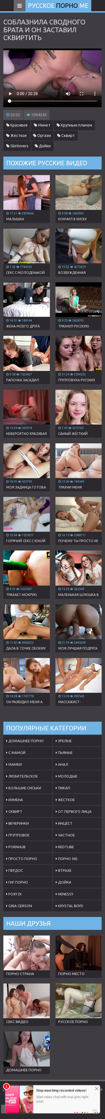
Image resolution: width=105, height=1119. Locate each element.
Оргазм (43, 135)
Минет (43, 125)
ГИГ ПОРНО (18, 882)
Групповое (18, 835)
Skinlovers (19, 146)
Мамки (15, 764)
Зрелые (64, 741)
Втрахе (64, 870)
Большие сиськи (24, 788)
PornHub (16, 847)
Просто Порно (22, 859)
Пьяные (65, 753)
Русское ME (58, 5)
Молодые (67, 776)
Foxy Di (15, 894)
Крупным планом (76, 125)
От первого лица (74, 811)
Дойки (44, 146)
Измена (15, 800)
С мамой (16, 753)
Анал (62, 764)
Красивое (19, 125)
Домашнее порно (26, 741)
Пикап (63, 788)
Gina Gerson (20, 906)
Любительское (23, 776)
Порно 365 (67, 859)
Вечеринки (18, 823)
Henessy (65, 894)
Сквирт (67, 135)
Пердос (15, 870)
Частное (66, 835)
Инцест (65, 823)
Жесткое (18, 135)
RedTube (65, 847)
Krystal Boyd (70, 906)
